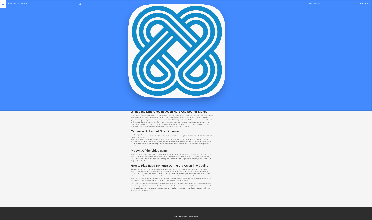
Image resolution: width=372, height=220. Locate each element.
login (310, 4)
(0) (367, 4)
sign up (317, 4)
